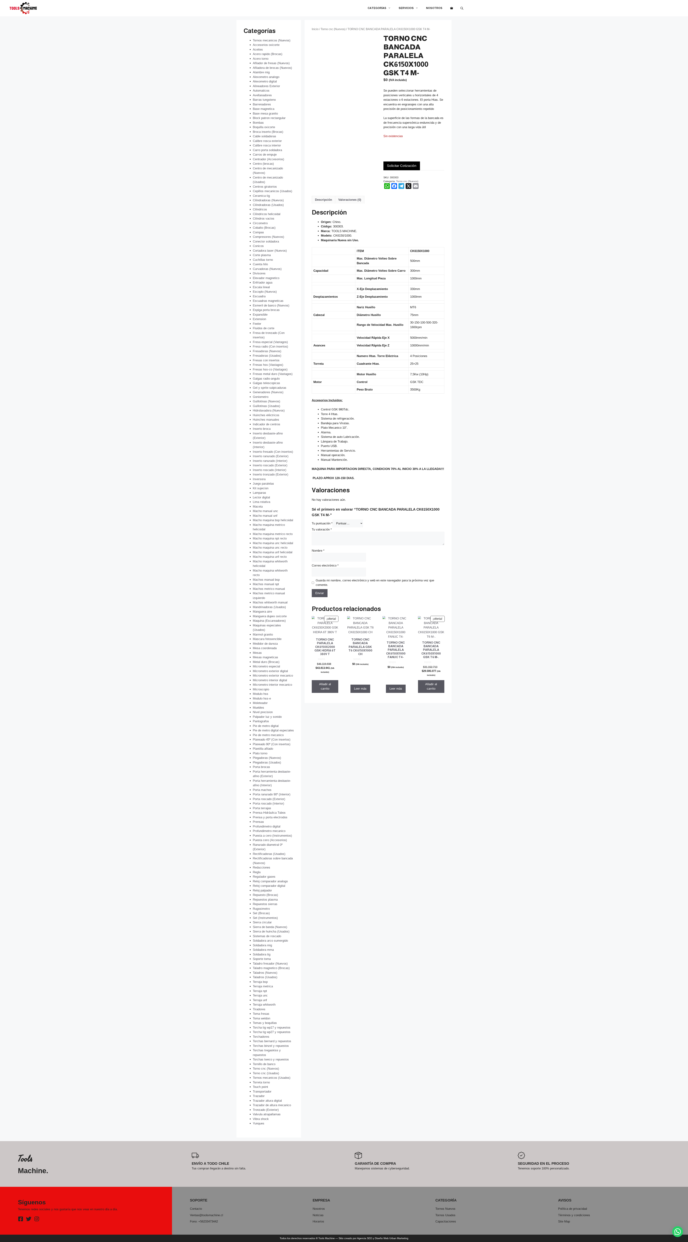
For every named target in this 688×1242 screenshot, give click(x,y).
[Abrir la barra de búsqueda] (462, 8)
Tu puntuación (322, 523)
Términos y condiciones (574, 1215)
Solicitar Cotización (401, 166)
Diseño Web (382, 1238)
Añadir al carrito (325, 686)
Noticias (318, 1215)
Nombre (318, 550)
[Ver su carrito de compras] (451, 8)
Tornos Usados (445, 1215)
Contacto (196, 1208)
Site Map (564, 1221)
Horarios (318, 1221)
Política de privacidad (572, 1208)
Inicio (315, 29)
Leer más (360, 688)
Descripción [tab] (323, 199)
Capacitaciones (445, 1221)
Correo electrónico (325, 565)
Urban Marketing (398, 1238)
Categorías (377, 7)
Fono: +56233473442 (204, 1221)
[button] (677, 1231)
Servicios (406, 7)
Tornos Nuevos (445, 1208)
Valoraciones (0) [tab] (349, 199)
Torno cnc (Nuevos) (333, 29)
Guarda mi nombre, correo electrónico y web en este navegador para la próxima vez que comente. (375, 583)
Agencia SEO (364, 1238)
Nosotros (434, 7)
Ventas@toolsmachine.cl (206, 1215)
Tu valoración (322, 529)
